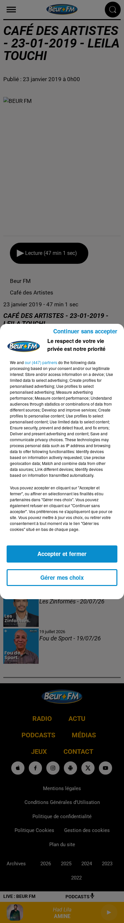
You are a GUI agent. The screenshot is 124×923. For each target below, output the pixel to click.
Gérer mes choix (62, 577)
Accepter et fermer (62, 554)
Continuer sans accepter (85, 331)
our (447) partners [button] (41, 362)
